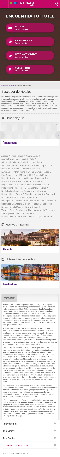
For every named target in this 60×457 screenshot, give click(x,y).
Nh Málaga (42, 191)
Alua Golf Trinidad (9, 165)
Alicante (7, 249)
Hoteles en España (17, 224)
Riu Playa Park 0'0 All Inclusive (40, 200)
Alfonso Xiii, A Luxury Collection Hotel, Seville (22, 162)
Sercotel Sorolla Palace (12, 207)
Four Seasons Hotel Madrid (14, 175)
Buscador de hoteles (23, 85)
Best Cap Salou (43, 165)
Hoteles (11, 85)
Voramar (48, 216)
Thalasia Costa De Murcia (13, 210)
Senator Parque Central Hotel (38, 204)
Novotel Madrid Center (11, 194)
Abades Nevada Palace (12, 156)
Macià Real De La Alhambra (31, 181)
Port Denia (6, 197)
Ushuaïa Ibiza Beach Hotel (13, 216)
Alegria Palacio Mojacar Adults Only (17, 159)
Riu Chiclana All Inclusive (25, 197)
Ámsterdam (10, 142)
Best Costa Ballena (10, 168)
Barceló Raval (27, 165)
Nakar (43, 188)
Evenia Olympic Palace (39, 172)
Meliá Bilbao (27, 184)
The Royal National (10, 213)
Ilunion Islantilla (8, 181)
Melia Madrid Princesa (11, 188)
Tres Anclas (27, 213)
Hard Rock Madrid (10, 178)
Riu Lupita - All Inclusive (12, 200)
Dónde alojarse (15, 118)
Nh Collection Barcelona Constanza (17, 191)
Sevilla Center (32, 207)
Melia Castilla (41, 184)
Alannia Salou (32, 156)
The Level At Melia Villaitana (41, 210)
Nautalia (4, 85)
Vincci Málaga (35, 216)
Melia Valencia (31, 188)
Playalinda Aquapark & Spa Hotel (40, 194)
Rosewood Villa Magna (12, 204)
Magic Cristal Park (10, 184)
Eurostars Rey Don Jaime (13, 172)
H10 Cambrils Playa (38, 175)
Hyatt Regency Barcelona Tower (36, 178)
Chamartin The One (31, 168)
